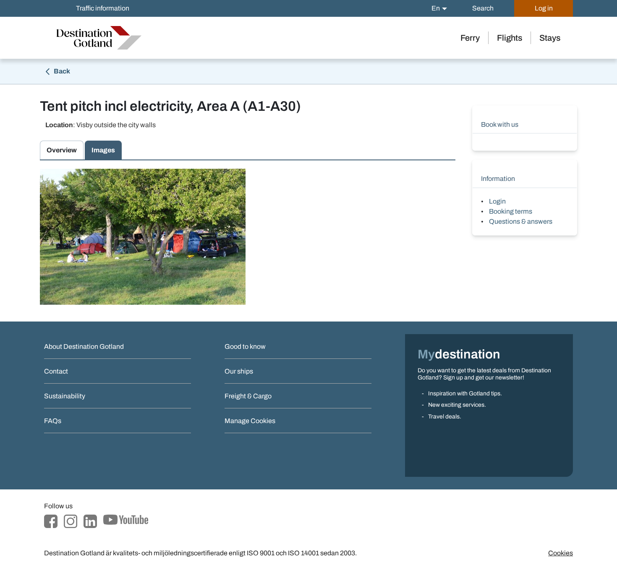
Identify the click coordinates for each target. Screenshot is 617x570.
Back (61, 71)
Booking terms (510, 211)
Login (497, 201)
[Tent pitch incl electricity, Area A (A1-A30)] (143, 237)
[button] (439, 8)
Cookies (560, 553)
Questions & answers (520, 221)
